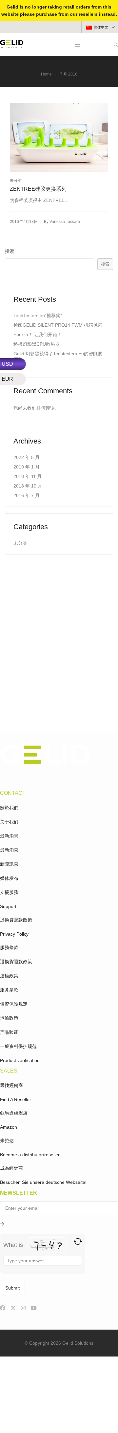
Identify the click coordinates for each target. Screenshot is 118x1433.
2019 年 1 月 (26, 466)
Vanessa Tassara (64, 221)
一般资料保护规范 (18, 1046)
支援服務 (9, 892)
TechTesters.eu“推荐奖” (37, 315)
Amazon (8, 1127)
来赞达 (7, 1140)
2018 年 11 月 (27, 476)
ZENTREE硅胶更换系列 (38, 189)
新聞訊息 (9, 864)
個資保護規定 (14, 1004)
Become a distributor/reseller (30, 1154)
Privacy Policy (14, 934)
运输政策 (9, 1018)
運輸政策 (9, 975)
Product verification (20, 1060)
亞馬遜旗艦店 (14, 1113)
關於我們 (9, 807)
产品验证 (9, 1032)
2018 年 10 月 (27, 486)
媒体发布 (9, 878)
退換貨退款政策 (16, 920)
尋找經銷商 (11, 1085)
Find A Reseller (15, 1099)
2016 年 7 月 (26, 495)
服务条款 (9, 989)
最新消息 (9, 835)
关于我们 (9, 821)
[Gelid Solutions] (11, 45)
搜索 (9, 251)
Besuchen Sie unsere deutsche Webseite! (43, 1182)
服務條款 (9, 947)
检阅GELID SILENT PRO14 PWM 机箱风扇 (57, 325)
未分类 (16, 180)
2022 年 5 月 (26, 457)
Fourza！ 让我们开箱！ (37, 334)
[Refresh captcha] (78, 1241)
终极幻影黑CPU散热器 (36, 344)
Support (8, 906)
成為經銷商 (11, 1168)
